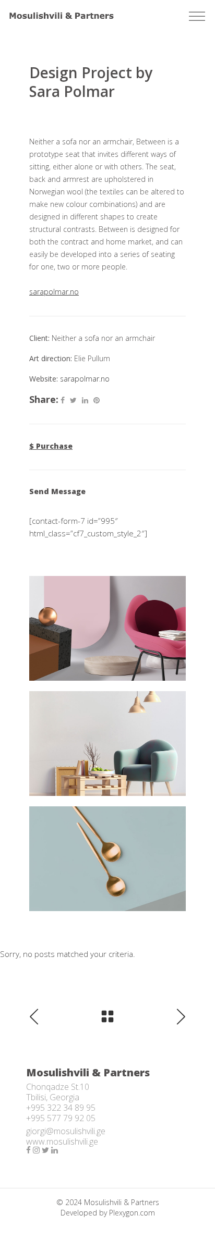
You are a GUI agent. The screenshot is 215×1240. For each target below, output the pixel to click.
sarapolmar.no (85, 379)
